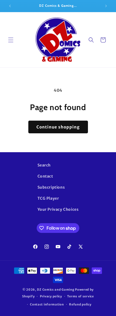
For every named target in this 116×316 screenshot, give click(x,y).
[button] (11, 40)
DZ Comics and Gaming (55, 289)
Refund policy (80, 304)
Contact (45, 176)
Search (44, 165)
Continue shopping (58, 127)
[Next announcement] (106, 6)
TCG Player (48, 198)
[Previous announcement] (10, 6)
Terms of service (80, 296)
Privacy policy (51, 296)
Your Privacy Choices (58, 209)
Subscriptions (51, 187)
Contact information (47, 304)
